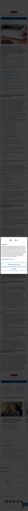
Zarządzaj (14, 268)
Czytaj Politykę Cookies (7, 259)
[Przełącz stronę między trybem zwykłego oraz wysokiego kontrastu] (15, 240)
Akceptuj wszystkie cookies (14, 264)
